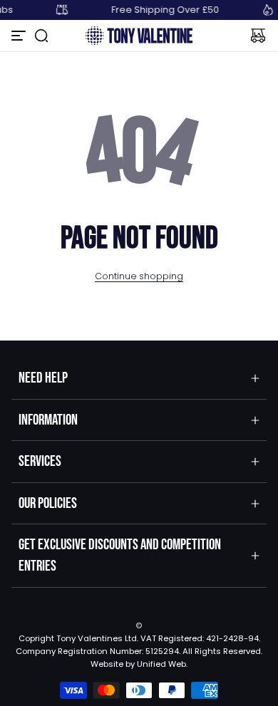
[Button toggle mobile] (20, 35)
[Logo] (139, 35)
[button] (41, 36)
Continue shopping (139, 276)
